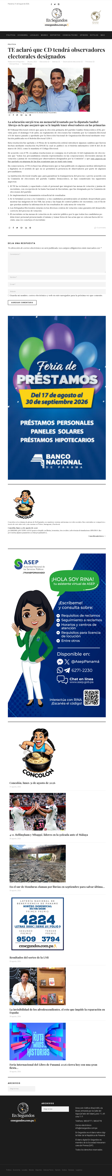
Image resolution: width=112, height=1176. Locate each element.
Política (10, 35)
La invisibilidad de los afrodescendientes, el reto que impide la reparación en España (57, 1011)
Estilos (94, 35)
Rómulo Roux (14, 64)
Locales (34, 35)
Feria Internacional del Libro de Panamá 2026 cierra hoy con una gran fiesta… (53, 1066)
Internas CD (56, 62)
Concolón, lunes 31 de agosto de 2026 (23, 528)
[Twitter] (55, 4)
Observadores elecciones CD (73, 62)
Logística (79, 1170)
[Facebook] (51, 4)
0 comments (101, 228)
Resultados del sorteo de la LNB (29, 957)
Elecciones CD (44, 62)
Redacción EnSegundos (16, 62)
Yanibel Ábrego (27, 64)
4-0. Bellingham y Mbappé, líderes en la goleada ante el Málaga (49, 834)
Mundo (44, 35)
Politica (12, 44)
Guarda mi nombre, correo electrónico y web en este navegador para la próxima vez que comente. (56, 295)
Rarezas (71, 1170)
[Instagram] (58, 4)
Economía (23, 35)
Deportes (55, 35)
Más (103, 35)
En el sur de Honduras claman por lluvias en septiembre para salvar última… (57, 886)
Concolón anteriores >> (97, 536)
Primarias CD (89, 62)
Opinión (84, 35)
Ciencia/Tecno (70, 35)
